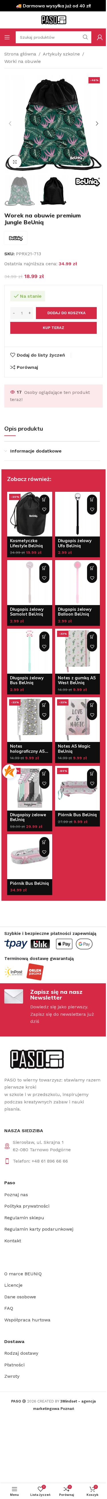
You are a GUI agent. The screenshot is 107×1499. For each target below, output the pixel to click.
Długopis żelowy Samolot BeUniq (27, 612)
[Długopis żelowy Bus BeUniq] (29, 651)
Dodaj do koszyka (66, 313)
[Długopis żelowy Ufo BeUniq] (77, 514)
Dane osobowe (20, 1296)
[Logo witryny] (54, 19)
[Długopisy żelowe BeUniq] (29, 788)
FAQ (8, 1308)
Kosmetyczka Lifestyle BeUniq (26, 543)
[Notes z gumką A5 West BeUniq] (77, 651)
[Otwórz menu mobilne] (7, 37)
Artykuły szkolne (61, 54)
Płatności (14, 1365)
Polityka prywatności (26, 1206)
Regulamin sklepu (24, 1217)
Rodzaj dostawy (21, 1353)
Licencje (13, 1285)
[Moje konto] (100, 37)
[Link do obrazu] (36, 1059)
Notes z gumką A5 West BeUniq (77, 680)
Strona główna (20, 54)
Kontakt (12, 1240)
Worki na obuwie (22, 61)
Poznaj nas (16, 1194)
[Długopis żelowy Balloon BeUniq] (77, 582)
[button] (10, 123)
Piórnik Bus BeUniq (77, 814)
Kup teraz (53, 328)
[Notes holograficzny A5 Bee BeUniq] (29, 719)
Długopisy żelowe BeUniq (28, 817)
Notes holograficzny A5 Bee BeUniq (27, 751)
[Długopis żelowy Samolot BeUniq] (29, 582)
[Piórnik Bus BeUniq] (77, 788)
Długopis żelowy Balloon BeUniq (75, 612)
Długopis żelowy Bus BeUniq (27, 680)
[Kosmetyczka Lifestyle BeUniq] (29, 514)
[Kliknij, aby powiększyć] (15, 161)
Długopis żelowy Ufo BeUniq (75, 543)
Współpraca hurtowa (27, 1320)
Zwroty (11, 1376)
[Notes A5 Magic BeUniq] (77, 719)
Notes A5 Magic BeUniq (74, 749)
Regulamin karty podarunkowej (38, 1229)
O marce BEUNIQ (23, 1273)
